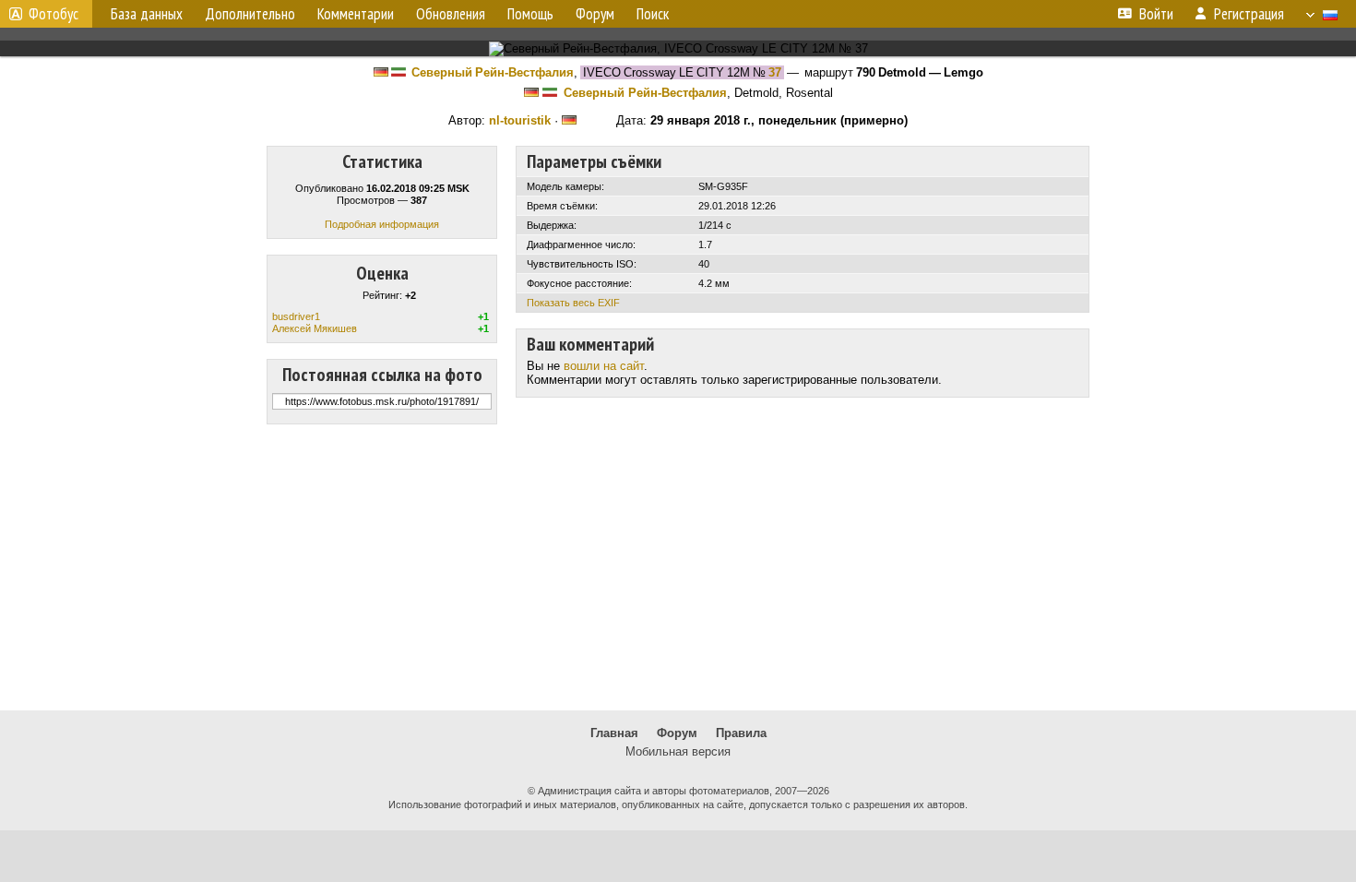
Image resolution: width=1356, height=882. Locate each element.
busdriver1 (296, 316)
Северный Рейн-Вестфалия (492, 72)
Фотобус (53, 14)
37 (774, 72)
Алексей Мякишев (314, 328)
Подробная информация (382, 224)
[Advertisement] (678, 567)
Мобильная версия (678, 751)
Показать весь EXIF (573, 302)
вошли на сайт (604, 366)
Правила (741, 733)
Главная (614, 733)
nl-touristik (520, 120)
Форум (677, 733)
